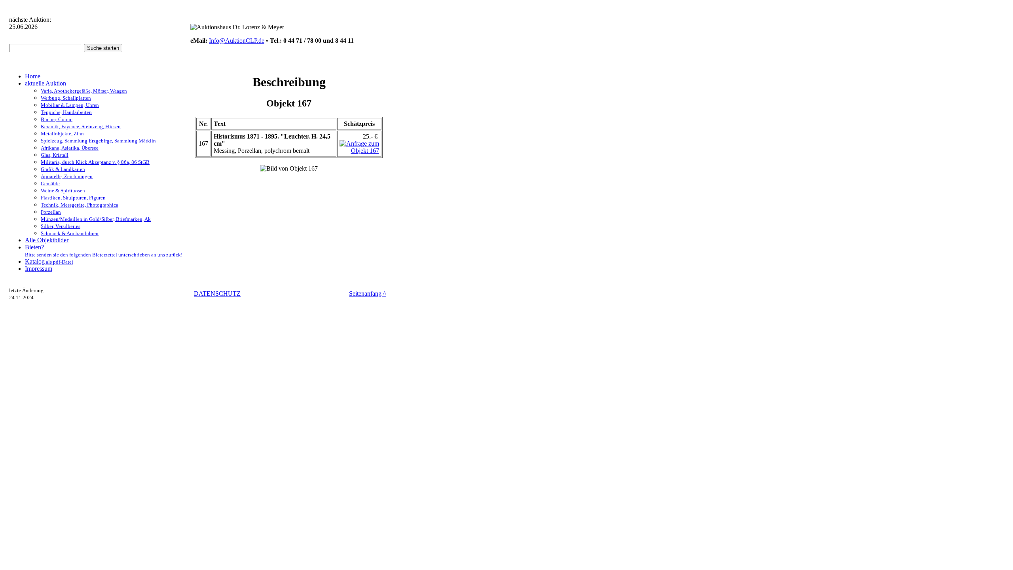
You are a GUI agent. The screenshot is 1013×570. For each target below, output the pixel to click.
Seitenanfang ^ (367, 293)
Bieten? (103, 251)
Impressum (38, 268)
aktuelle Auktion (45, 83)
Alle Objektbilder (46, 240)
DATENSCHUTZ (217, 293)
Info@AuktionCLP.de (236, 40)
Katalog (49, 261)
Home (32, 76)
